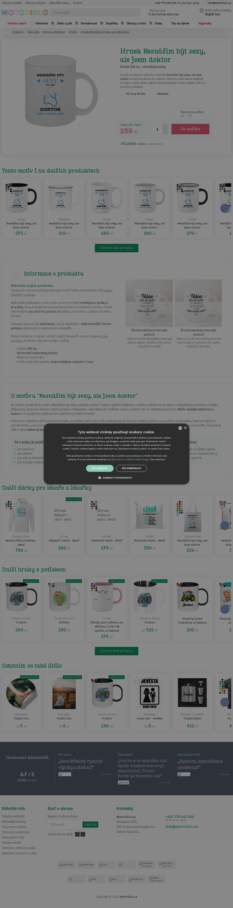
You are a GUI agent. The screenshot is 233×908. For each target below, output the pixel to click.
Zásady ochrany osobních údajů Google (128, 459)
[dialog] (116, 454)
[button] (116, 477)
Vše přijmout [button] (100, 468)
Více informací (157, 459)
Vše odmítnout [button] (131, 468)
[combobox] (180, 428)
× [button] (185, 428)
